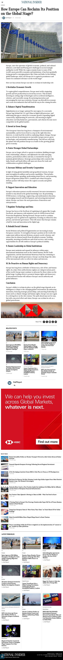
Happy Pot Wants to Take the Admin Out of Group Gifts (51, 582)
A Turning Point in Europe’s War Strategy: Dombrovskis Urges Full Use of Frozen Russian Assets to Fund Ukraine (35, 503)
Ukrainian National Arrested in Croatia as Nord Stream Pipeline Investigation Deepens (13, 369)
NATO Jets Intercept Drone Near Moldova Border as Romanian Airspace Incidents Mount (49, 372)
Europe (3, 5)
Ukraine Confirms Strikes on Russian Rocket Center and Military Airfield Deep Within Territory (30, 614)
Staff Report (8, 18)
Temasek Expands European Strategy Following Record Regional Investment (32, 464)
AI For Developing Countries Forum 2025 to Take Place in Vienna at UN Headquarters (34, 472)
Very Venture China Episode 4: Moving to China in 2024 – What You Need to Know (33, 494)
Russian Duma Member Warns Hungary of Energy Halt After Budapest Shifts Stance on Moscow (31, 347)
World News (45, 609)
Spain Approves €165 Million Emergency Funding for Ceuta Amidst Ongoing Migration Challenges (13, 347)
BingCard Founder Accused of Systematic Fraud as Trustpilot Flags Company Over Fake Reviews (11, 643)
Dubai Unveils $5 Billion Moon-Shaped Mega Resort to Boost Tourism (29, 517)
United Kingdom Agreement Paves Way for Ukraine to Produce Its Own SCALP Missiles (48, 345)
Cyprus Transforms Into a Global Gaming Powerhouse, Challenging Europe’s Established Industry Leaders (31, 371)
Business (45, 579)
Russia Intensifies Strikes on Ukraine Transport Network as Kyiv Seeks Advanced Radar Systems (35, 457)
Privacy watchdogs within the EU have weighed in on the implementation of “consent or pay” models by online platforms (35, 525)
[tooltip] (44, 322)
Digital (23, 581)
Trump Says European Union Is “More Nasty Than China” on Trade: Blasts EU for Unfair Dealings (34, 510)
